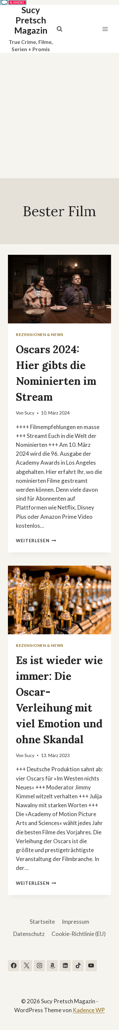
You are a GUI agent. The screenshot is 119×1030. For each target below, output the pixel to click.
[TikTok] (78, 965)
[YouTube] (91, 965)
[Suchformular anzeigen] (59, 29)
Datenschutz (29, 933)
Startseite (42, 921)
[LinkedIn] (65, 965)
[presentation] (59, 289)
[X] (26, 965)
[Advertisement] (59, 115)
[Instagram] (39, 965)
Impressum (75, 921)
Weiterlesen (36, 540)
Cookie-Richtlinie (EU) (79, 933)
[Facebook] (13, 965)
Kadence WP (89, 1010)
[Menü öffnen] (105, 29)
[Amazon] (52, 965)
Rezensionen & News (39, 334)
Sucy (29, 412)
